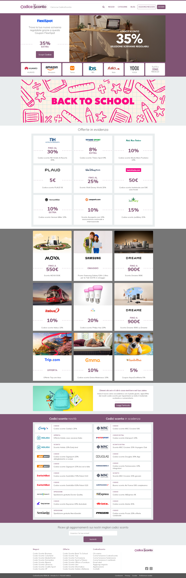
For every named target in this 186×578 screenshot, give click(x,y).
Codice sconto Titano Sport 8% (93, 158)
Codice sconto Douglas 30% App (126, 457)
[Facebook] (146, 568)
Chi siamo (97, 553)
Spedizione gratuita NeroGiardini (67, 513)
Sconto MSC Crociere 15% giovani (127, 476)
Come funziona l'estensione (104, 558)
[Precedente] (71, 38)
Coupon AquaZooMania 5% (133, 377)
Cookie (134, 575)
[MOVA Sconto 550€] (52, 242)
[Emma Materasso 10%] (93, 344)
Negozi (111, 7)
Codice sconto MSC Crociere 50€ (126, 429)
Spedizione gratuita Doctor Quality (68, 495)
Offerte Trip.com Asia (52, 377)
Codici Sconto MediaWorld (44, 558)
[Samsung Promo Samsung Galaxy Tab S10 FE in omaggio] (93, 242)
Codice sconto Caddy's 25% (65, 429)
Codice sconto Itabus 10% (52, 327)
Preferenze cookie (145, 575)
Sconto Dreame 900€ (134, 275)
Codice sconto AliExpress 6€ (124, 495)
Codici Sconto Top (70, 556)
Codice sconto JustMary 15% (133, 217)
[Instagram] (151, 568)
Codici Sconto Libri (70, 564)
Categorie (122, 7)
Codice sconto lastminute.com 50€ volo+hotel (133, 188)
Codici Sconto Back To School (75, 553)
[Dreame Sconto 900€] (133, 294)
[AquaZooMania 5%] (133, 344)
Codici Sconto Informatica (73, 567)
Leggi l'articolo (123, 405)
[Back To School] (93, 101)
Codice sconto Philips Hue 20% (93, 327)
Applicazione (98, 567)
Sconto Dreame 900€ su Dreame (133, 327)
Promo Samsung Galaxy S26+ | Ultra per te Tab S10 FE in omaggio (93, 276)
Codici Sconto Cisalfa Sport (44, 567)
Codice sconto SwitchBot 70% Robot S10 (71, 476)
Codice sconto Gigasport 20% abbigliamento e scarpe (66, 458)
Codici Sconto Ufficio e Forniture (76, 562)
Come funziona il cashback (104, 560)
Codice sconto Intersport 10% (125, 438)
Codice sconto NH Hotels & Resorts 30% (52, 159)
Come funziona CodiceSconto (105, 556)
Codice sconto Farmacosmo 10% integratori (126, 467)
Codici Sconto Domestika (43, 560)
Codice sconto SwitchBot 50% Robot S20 (71, 485)
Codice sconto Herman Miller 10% (52, 217)
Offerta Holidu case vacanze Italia (68, 438)
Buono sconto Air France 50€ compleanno (130, 485)
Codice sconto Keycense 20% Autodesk (70, 504)
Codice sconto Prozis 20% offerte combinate (127, 514)
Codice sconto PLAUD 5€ (52, 187)
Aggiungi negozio (146, 7)
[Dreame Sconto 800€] (133, 242)
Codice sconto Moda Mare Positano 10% (133, 159)
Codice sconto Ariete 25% (123, 504)
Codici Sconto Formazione (74, 558)
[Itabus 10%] (52, 294)
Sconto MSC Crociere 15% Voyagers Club (130, 447)
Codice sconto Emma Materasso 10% (92, 377)
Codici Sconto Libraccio (42, 564)
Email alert (97, 562)
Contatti (96, 569)
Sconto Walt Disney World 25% (93, 187)
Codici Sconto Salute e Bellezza (76, 569)
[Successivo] (164, 38)
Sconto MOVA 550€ (52, 275)
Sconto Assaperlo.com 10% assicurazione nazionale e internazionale (92, 219)
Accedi (161, 7)
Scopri (45, 54)
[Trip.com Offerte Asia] (52, 344)
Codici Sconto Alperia (42, 562)
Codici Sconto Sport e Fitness (75, 560)
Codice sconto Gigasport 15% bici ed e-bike (72, 467)
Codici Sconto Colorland (43, 556)
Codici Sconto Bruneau (42, 553)
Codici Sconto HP (40, 569)
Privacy (127, 575)
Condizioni (119, 575)
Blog (133, 7)
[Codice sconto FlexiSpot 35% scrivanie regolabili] (117, 38)
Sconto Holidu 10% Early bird (66, 447)
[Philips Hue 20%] (93, 294)
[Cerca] (103, 7)
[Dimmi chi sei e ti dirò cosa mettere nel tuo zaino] (63, 398)
